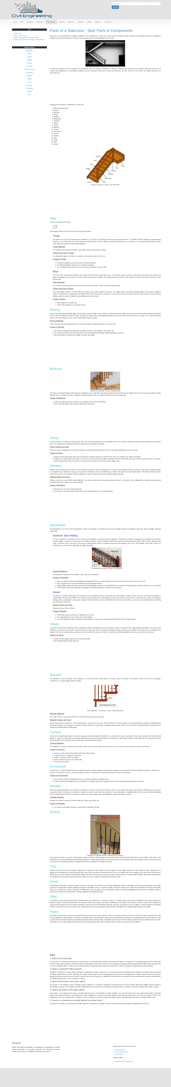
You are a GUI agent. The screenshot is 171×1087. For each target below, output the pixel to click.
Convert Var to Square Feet (124, 1061)
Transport (80, 22)
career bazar (119, 1054)
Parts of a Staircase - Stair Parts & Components (91, 30)
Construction (51, 22)
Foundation (29, 72)
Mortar (29, 79)
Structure (62, 22)
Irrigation (29, 75)
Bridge (29, 57)
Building (29, 60)
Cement (29, 63)
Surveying (29, 22)
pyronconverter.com (121, 1052)
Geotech (70, 22)
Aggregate (29, 50)
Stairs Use (17, 33)
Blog (21, 22)
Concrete (29, 66)
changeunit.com (120, 1050)
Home (15, 22)
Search (115, 7)
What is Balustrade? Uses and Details (26, 37)
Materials (40, 22)
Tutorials (98, 22)
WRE (89, 22)
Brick (29, 53)
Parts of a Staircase (20, 35)
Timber (29, 91)
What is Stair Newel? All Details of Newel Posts (29, 39)
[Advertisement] (105, 89)
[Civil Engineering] (32, 9)
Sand (29, 82)
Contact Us (108, 22)
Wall (29, 94)
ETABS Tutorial (29, 69)
